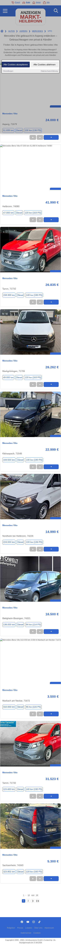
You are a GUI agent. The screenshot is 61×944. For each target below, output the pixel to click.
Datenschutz (26, 933)
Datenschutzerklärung (49, 71)
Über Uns (38, 928)
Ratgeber (11, 928)
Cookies (37, 933)
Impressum (49, 928)
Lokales (28, 928)
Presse (20, 928)
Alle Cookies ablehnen (44, 64)
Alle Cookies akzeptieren (15, 64)
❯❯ (37, 901)
